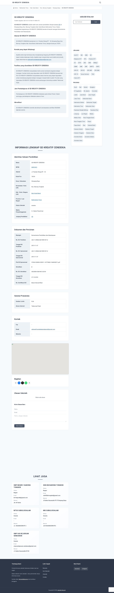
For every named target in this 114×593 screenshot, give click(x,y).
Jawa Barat (83, 95)
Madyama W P (78, 59)
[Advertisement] (43, 131)
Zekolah (45, 574)
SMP (86, 66)
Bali (80, 87)
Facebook (77, 568)
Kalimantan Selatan (79, 102)
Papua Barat (77, 125)
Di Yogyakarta (77, 91)
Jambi (75, 95)
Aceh (75, 87)
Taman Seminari (85, 74)
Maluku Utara (77, 117)
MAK (86, 55)
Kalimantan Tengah (91, 102)
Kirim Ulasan (19, 425)
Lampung (76, 114)
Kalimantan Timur (36, 200)
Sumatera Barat (78, 136)
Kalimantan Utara (90, 106)
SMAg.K (95, 62)
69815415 (34, 167)
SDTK (79, 62)
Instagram (84, 568)
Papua (89, 121)
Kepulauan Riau (94, 110)
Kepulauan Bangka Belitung (81, 110)
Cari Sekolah (46, 571)
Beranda (45, 568)
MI (90, 55)
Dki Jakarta (86, 91)
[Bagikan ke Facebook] (19, 383)
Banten (85, 87)
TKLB (93, 74)
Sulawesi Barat (91, 125)
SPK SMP (89, 70)
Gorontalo (94, 91)
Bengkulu (92, 87)
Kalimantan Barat (87, 98)
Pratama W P (92, 59)
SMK (81, 66)
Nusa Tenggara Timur (79, 121)
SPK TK (76, 74)
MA (82, 55)
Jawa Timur (77, 98)
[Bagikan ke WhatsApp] (26, 383)
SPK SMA (97, 70)
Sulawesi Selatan (78, 129)
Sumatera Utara (78, 140)
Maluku (91, 114)
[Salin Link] (29, 383)
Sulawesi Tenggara (79, 133)
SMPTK (92, 66)
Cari (96, 22)
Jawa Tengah (91, 95)
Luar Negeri (84, 114)
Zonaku (45, 577)
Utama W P (77, 78)
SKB (85, 62)
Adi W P (76, 55)
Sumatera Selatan (89, 136)
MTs (85, 59)
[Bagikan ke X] (22, 383)
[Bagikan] (15, 383)
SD (59, 24)
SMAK (75, 66)
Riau (84, 125)
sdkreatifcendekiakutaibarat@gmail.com (39, 59)
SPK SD (83, 70)
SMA (89, 62)
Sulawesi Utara (90, 133)
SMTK (97, 66)
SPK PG (76, 70)
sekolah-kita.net (87, 17)
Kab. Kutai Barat (36, 193)
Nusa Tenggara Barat (88, 117)
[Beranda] (100, 2)
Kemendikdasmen (23, 579)
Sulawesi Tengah (89, 129)
